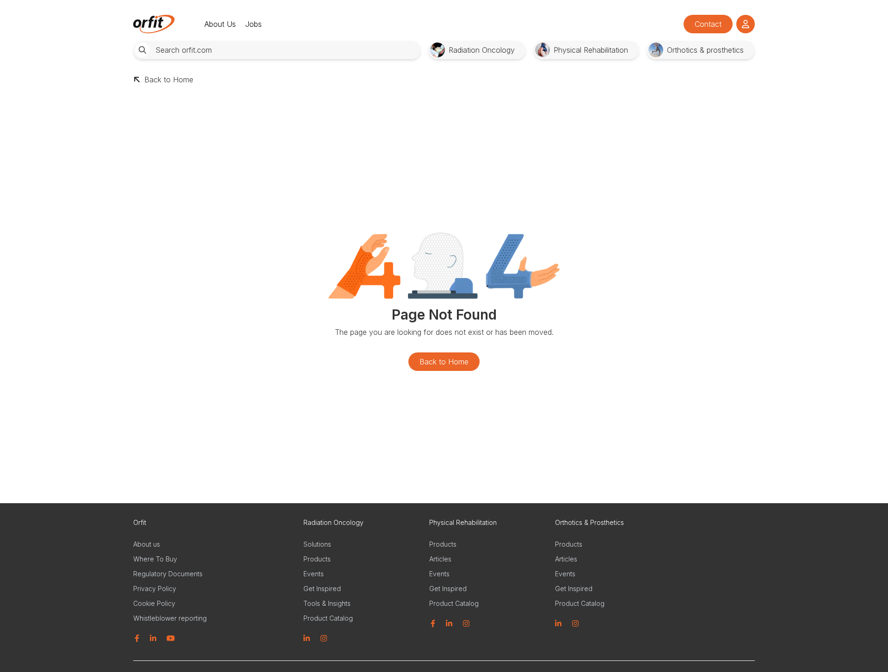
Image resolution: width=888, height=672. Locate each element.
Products (317, 559)
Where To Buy (155, 559)
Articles (440, 559)
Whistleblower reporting (170, 618)
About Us (220, 24)
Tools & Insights (327, 603)
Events (313, 574)
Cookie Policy (154, 603)
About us (146, 544)
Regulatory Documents (168, 574)
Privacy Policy (154, 588)
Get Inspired (322, 588)
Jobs (253, 24)
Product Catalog (328, 618)
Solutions (317, 544)
